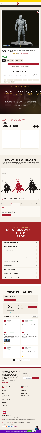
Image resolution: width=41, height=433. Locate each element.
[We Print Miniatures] (20, 3)
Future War (12, 81)
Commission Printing (25, 395)
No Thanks (34, 431)
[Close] (40, 430)
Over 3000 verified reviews (24, 53)
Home (2, 8)
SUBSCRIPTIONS (5, 403)
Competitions (26, 6)
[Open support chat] (37, 429)
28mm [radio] (3, 60)
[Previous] (34, 126)
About (3, 392)
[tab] (19, 108)
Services (4, 390)
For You (4, 6)
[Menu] (2, 3)
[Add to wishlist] (38, 12)
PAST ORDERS (4, 402)
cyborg (5, 81)
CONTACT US (4, 406)
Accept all (29, 431)
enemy (9, 81)
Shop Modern (6, 214)
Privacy (4, 396)
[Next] (37, 126)
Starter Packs (24, 392)
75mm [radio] (21, 60)
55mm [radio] (17, 60)
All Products (5, 8)
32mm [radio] (8, 60)
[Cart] (39, 3)
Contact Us (23, 390)
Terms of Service (5, 395)
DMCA (3, 393)
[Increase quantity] (6, 64)
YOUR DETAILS (4, 405)
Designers (19, 6)
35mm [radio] (12, 60)
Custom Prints (11, 6)
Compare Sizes (34, 6)
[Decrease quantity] (3, 64)
